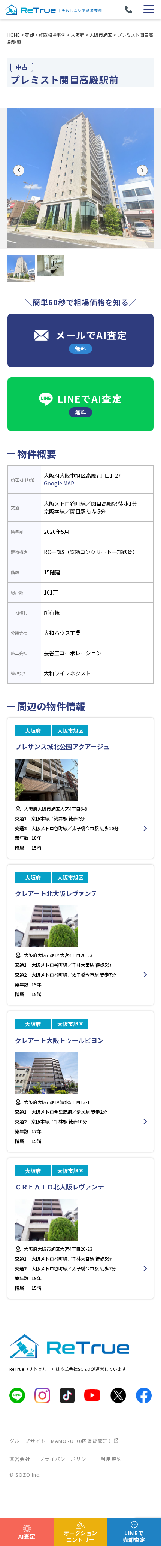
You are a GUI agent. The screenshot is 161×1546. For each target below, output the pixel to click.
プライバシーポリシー (65, 1458)
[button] (18, 170)
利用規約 (111, 1458)
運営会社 (19, 1458)
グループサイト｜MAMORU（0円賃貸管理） (61, 1440)
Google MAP (59, 483)
